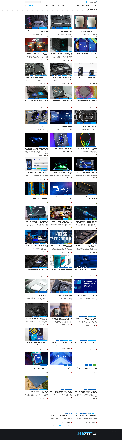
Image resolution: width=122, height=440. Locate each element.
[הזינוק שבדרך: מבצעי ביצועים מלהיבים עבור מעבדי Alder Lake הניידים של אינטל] (85, 69)
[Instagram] (47, 2)
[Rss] (42, 2)
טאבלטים (42, 194)
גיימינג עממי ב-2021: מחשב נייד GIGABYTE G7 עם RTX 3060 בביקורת (86, 319)
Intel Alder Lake (68, 146)
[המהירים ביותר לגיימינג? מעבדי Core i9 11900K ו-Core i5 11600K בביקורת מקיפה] (36, 334)
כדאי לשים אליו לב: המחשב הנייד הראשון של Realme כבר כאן (62, 173)
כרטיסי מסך (94, 146)
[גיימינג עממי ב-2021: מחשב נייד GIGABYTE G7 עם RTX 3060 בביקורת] (85, 310)
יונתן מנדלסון (93, 57)
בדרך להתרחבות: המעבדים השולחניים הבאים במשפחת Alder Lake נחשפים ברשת (86, 30)
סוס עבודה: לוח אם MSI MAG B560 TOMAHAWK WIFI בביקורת (36, 319)
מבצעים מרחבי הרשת (44, 51)
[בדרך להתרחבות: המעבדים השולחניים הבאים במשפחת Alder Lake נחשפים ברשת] (85, 22)
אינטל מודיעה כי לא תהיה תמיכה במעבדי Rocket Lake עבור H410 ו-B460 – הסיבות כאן (61, 391)
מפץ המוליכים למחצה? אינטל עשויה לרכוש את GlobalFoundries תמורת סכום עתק (62, 221)
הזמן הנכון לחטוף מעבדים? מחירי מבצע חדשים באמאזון (37, 54)
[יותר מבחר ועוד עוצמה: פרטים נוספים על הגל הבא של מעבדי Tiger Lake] (36, 286)
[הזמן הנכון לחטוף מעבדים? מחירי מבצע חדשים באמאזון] (36, 45)
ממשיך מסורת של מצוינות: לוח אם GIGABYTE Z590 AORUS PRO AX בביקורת (62, 294)
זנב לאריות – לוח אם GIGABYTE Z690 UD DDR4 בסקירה (61, 78)
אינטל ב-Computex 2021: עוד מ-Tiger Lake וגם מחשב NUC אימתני (86, 270)
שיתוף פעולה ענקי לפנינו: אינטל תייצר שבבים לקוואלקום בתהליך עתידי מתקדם (38, 197)
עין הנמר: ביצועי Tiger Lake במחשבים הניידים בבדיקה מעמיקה (37, 391)
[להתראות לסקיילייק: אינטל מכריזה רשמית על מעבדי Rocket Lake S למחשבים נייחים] (36, 358)
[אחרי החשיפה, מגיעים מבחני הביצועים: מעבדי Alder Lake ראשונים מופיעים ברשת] (85, 164)
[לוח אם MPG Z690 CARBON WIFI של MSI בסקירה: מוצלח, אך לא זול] (61, 22)
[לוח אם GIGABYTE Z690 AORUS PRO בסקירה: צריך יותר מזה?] (36, 22)
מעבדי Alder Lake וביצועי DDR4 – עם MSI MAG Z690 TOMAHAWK (37, 78)
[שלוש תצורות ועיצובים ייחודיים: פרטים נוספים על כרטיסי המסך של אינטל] (36, 117)
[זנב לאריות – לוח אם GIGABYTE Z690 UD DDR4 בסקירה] (61, 69)
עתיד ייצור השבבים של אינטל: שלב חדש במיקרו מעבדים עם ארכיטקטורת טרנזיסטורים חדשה (86, 221)
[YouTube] (49, 2)
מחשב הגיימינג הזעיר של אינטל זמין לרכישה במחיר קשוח (87, 148)
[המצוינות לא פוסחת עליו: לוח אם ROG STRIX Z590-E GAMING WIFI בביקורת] (36, 261)
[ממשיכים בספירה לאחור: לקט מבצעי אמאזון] (85, 45)
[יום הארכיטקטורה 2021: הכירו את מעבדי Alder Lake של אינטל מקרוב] (36, 164)
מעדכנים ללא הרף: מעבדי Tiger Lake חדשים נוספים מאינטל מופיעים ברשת (62, 270)
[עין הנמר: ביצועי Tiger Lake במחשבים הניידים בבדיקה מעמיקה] (36, 383)
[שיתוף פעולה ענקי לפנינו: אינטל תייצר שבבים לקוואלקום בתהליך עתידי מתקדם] (36, 188)
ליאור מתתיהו (69, 60)
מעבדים (79, 51)
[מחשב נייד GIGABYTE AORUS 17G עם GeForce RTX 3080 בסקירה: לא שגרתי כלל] (36, 213)
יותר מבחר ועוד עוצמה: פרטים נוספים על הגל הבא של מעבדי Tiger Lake (37, 294)
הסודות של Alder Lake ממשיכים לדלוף (63, 148)
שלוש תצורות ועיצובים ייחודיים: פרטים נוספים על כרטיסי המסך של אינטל (37, 125)
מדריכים (89, 98)
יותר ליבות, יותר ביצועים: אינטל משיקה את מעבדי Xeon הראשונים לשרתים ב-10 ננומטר (61, 319)
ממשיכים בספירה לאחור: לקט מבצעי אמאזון (87, 53)
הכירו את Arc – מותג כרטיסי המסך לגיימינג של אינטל (62, 197)
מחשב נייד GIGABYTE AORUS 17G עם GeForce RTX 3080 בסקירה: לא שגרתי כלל (37, 221)
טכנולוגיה (39, 168)
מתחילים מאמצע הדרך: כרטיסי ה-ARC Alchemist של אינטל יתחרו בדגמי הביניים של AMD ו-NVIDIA (36, 148)
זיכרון (92, 51)
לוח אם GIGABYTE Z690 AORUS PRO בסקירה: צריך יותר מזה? (37, 30)
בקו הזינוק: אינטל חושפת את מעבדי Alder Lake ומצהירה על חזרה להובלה (61, 125)
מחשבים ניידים (84, 51)
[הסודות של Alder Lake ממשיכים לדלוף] (61, 140)
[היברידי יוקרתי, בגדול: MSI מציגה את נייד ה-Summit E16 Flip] (85, 188)
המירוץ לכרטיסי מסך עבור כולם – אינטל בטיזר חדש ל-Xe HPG (61, 367)
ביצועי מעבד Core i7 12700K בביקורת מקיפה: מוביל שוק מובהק (62, 101)
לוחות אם (61, 75)
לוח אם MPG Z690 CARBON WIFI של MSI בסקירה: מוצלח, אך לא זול (62, 30)
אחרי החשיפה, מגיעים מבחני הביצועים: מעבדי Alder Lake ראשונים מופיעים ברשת (86, 173)
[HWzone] (90, 2)
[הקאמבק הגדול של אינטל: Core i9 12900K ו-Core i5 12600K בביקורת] (36, 92)
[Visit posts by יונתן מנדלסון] (96, 36)
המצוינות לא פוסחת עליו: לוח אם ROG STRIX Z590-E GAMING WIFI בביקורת (38, 270)
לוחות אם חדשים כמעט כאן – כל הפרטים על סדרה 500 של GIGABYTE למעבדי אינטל (61, 416)
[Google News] (48, 2)
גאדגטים (46, 194)
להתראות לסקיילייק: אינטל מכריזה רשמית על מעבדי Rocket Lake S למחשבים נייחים (38, 367)
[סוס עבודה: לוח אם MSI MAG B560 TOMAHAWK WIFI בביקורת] (36, 310)
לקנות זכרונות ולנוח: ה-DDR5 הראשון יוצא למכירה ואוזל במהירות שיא (85, 246)
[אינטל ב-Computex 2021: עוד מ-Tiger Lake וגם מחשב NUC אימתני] (85, 261)
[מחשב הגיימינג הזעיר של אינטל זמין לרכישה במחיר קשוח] (85, 140)
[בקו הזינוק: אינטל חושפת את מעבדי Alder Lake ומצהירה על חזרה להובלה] (61, 117)
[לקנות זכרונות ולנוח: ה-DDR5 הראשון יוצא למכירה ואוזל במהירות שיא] (85, 237)
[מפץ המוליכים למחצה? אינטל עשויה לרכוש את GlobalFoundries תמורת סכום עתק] (61, 213)
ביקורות (70, 51)
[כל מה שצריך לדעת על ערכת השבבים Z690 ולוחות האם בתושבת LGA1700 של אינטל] (85, 117)
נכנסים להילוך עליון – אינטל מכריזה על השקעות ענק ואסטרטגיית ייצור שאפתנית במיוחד (86, 367)
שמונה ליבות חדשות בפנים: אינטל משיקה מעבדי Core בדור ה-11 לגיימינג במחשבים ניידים (86, 294)
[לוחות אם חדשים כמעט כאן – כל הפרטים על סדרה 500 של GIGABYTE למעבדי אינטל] (61, 407)
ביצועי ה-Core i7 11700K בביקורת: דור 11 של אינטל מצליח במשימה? (62, 343)
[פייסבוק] (50, 2)
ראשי (78, 98)
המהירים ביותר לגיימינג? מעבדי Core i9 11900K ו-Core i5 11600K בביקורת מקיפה (37, 343)
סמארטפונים (33, 194)
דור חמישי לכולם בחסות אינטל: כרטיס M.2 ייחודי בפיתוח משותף (61, 246)
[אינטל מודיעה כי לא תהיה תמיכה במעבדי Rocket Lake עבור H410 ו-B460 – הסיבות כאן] (61, 383)
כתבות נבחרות (66, 51)
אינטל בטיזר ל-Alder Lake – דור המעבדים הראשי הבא (37, 246)
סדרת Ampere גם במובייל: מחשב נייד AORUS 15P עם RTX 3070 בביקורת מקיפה (86, 416)
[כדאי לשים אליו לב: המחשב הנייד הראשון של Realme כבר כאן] (61, 164)
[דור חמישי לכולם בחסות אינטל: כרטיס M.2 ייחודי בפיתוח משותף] (61, 237)
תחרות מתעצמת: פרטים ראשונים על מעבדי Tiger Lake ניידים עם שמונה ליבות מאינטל (86, 391)
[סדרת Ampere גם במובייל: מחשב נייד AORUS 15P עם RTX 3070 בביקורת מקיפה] (85, 407)
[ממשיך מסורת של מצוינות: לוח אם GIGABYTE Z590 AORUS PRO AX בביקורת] (61, 286)
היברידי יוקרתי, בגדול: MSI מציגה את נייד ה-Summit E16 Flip (87, 197)
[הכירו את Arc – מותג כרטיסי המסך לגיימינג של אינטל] (61, 188)
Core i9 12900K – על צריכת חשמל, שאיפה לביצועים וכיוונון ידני (87, 101)
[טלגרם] (44, 2)
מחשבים (88, 51)
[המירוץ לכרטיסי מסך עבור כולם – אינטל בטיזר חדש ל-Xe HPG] (61, 358)
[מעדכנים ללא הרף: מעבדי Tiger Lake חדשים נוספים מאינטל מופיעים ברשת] (61, 261)
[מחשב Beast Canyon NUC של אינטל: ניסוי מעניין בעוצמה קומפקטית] (61, 45)
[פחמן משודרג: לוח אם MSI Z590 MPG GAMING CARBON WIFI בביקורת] (85, 334)
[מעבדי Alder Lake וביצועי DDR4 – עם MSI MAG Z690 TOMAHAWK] (36, 69)
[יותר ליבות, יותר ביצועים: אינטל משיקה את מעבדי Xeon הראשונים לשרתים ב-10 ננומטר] (61, 310)
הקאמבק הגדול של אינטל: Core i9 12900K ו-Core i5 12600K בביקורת (36, 101)
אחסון (95, 51)
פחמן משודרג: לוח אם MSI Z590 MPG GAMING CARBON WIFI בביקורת (86, 343)
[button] (44, 5)
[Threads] (43, 2)
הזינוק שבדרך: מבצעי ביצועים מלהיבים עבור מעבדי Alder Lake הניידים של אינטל (87, 78)
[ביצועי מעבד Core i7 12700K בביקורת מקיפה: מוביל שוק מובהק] (61, 92)
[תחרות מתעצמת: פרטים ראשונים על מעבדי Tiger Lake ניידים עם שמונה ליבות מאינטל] (85, 383)
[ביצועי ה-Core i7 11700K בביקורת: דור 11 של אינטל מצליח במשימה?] (61, 334)
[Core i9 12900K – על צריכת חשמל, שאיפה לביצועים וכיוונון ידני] (85, 92)
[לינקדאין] (45, 2)
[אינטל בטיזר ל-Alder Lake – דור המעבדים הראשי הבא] (36, 237)
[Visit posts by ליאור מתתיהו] (71, 36)
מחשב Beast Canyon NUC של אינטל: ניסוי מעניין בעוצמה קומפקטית (61, 54)
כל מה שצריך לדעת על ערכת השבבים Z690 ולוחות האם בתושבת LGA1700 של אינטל (85, 125)
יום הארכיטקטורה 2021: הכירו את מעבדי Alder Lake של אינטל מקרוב (37, 173)
